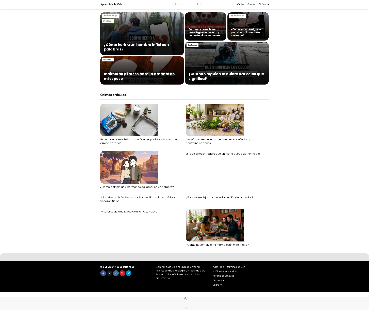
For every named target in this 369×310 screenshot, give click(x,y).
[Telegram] (128, 273)
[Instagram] (116, 273)
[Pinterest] (122, 273)
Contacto (218, 280)
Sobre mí (218, 284)
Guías (262, 4)
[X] (109, 273)
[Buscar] (198, 4)
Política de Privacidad (225, 271)
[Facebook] (103, 273)
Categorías (244, 4)
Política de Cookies (223, 276)
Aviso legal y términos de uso (229, 267)
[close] (185, 298)
